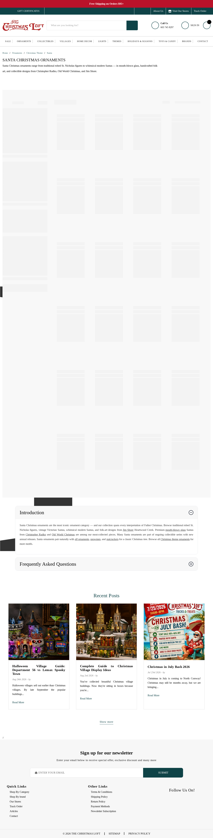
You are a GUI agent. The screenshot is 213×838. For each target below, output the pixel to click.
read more (18, 702)
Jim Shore (128, 529)
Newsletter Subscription (103, 811)
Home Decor (84, 41)
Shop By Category (19, 791)
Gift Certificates (26, 11)
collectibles (45, 41)
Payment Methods (100, 806)
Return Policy (98, 801)
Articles (14, 811)
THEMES (116, 41)
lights (102, 41)
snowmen (95, 539)
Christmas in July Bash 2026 (169, 667)
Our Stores (15, 801)
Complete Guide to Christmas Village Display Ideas (106, 668)
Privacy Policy (139, 833)
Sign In (195, 25)
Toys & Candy (167, 41)
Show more (106, 721)
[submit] (132, 25)
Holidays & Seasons (140, 41)
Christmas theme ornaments (175, 539)
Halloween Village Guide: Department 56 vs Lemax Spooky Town (38, 670)
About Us (158, 11)
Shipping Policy (99, 796)
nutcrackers (112, 539)
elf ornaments (82, 539)
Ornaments (24, 41)
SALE (8, 41)
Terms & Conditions (101, 791)
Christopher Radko (36, 534)
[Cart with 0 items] (207, 25)
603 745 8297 (167, 25)
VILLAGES (65, 41)
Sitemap (114, 833)
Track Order (200, 11)
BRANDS (186, 41)
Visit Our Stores (180, 11)
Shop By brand (18, 796)
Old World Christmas (63, 534)
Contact (203, 41)
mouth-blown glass (175, 529)
